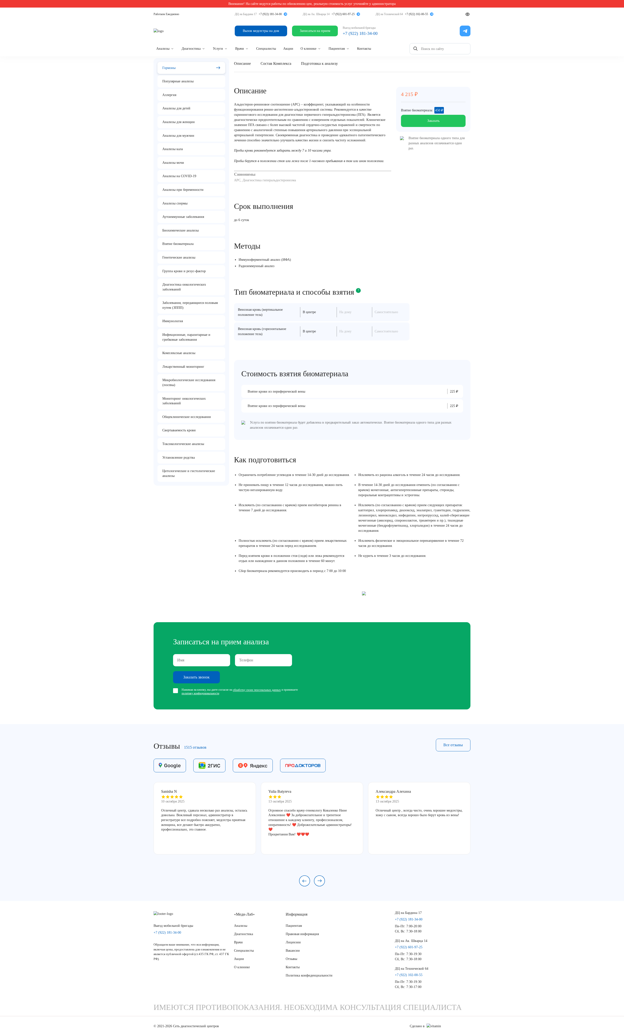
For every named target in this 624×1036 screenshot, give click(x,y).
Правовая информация (302, 934)
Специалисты (266, 48)
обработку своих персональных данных (257, 690)
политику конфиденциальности (200, 693)
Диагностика (191, 48)
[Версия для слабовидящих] (467, 14)
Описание (242, 63)
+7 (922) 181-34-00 (270, 14)
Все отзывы (453, 745)
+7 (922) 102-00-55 (416, 14)
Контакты (364, 48)
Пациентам (337, 48)
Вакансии (293, 950)
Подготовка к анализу (319, 63)
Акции (288, 48)
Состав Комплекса (276, 63)
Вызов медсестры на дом (261, 31)
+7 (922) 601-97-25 (343, 14)
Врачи (239, 48)
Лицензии (293, 942)
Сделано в (417, 1026)
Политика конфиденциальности (309, 975)
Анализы (162, 48)
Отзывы (291, 959)
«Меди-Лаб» (244, 914)
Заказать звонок (196, 677)
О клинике (308, 48)
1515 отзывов (195, 747)
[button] (304, 880)
